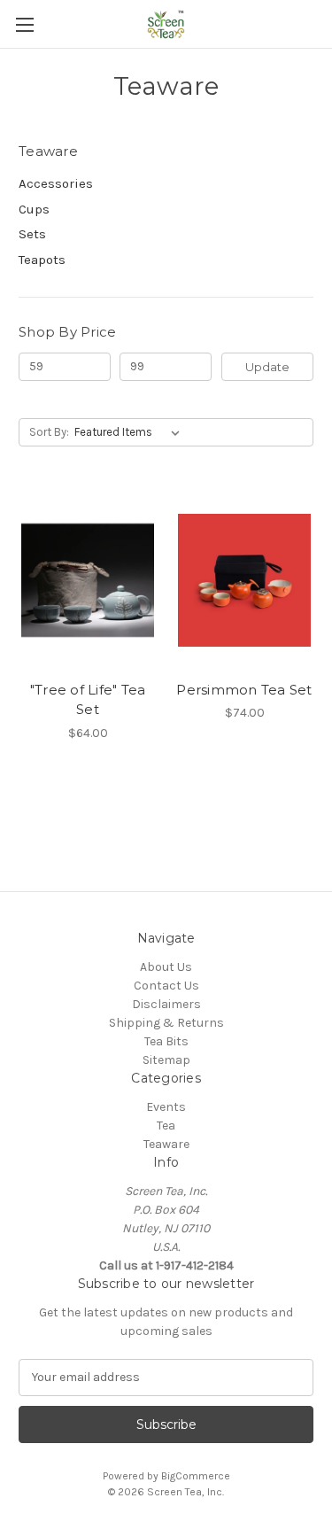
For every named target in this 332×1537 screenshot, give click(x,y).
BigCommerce (195, 1476)
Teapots (42, 260)
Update (267, 367)
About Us (166, 966)
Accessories (56, 183)
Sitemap (166, 1059)
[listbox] (130, 432)
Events (166, 1106)
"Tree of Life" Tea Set (88, 699)
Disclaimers (166, 1004)
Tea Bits (166, 1041)
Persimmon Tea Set (244, 689)
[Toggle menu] (24, 24)
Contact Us (166, 985)
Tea (166, 1125)
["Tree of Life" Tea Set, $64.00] (87, 580)
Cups (34, 209)
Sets (32, 234)
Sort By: (49, 432)
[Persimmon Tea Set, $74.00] (244, 580)
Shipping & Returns (166, 1022)
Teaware (166, 1144)
